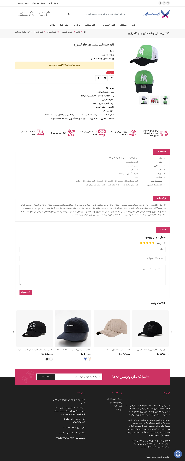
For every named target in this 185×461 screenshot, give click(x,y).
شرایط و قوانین (53, 3)
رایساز (148, 457)
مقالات (52, 25)
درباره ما (77, 25)
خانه (133, 25)
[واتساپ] (168, 3)
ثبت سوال (25, 292)
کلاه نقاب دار (38, 32)
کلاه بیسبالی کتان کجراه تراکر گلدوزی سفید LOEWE (34, 349)
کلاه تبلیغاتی (90, 25)
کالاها (78, 32)
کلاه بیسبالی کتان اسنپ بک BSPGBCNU (74, 349)
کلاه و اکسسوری (108, 25)
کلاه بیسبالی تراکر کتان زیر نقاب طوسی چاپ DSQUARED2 (150, 349)
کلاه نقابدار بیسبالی (22, 32)
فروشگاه (123, 25)
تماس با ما (64, 25)
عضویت (45, 377)
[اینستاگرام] (164, 3)
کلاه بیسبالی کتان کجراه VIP (118, 349)
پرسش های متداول (38, 3)
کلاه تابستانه (51, 32)
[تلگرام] (160, 3)
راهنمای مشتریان (23, 3)
